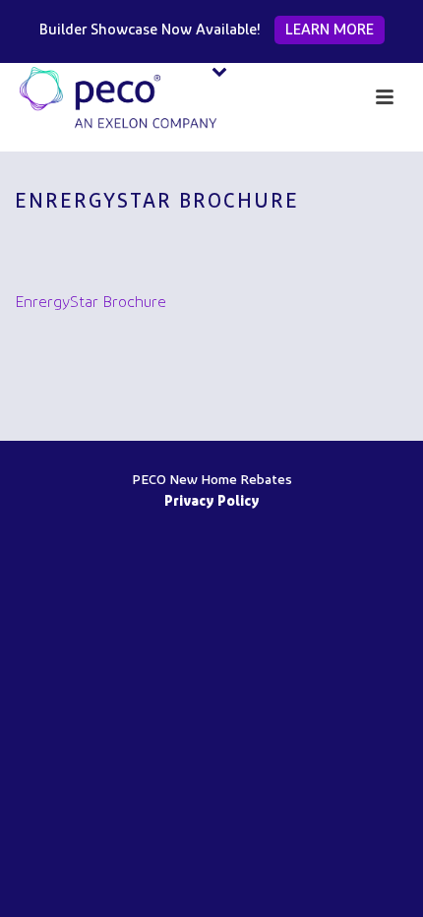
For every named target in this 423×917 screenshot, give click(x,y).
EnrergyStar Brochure (90, 303)
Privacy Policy (212, 502)
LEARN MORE (329, 31)
